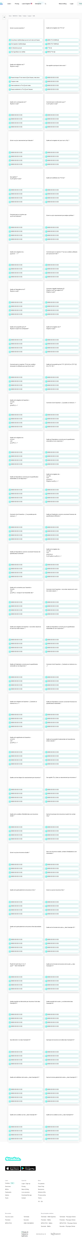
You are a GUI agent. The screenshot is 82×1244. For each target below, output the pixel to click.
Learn (9, 3)
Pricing (17, 3)
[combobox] (4, 17)
